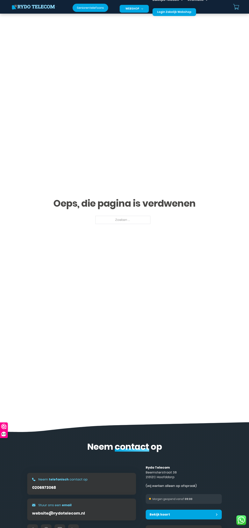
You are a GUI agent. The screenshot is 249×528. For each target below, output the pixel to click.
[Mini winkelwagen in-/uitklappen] (236, 7)
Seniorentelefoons (90, 8)
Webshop (132, 9)
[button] (184, 514)
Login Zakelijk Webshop (174, 12)
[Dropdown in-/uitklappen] (142, 9)
